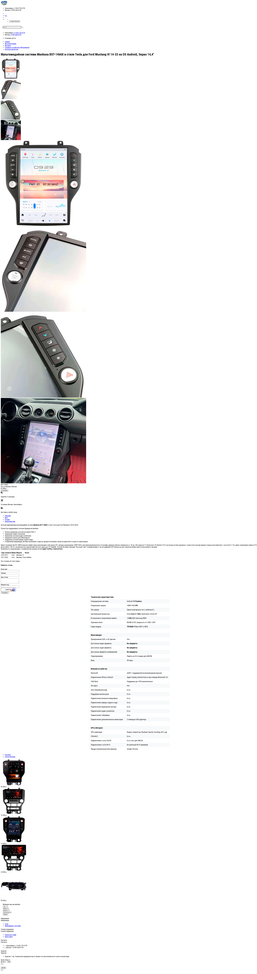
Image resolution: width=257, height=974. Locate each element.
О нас (6, 924)
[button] (6, 16)
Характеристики (10, 521)
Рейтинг (3, 573)
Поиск (5, 914)
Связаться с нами (10, 935)
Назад (3, 967)
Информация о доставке (13, 926)
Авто (6, 518)
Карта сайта (9, 937)
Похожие (8, 755)
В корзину (5, 490)
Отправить (5, 592)
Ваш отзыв (4, 577)
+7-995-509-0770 (15, 35)
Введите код (5, 585)
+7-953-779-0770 (19, 33)
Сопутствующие (10, 757)
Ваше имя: (4, 569)
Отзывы (7, 520)
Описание (8, 516)
